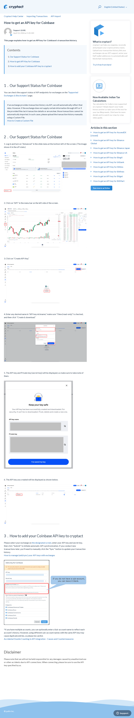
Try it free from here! (110, 53)
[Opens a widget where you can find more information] (122, 713)
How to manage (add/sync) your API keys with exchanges (29, 555)
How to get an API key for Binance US (110, 152)
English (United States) (114, 7)
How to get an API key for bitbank (108, 162)
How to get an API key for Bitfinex (108, 171)
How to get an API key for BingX (107, 157)
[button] (98, 6)
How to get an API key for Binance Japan (111, 148)
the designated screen (41, 542)
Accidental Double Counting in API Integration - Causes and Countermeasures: (39, 639)
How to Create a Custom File (20, 120)
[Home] (13, 7)
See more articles (101, 188)
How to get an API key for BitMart (108, 181)
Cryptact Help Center (13, 16)
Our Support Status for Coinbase (24, 56)
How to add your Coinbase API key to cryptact (31, 66)
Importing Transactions (37, 16)
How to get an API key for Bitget (108, 176)
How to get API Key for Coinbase (25, 61)
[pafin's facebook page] (113, 713)
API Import (56, 16)
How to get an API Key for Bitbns (108, 167)
